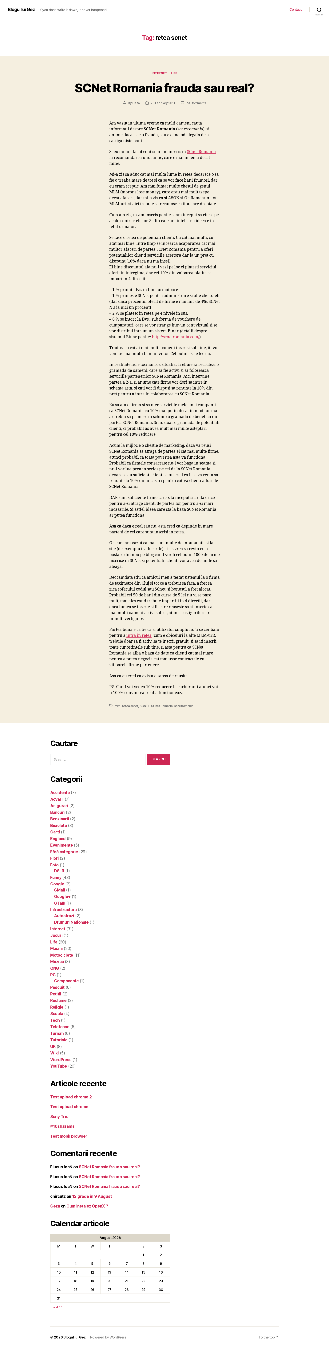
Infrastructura (63, 909)
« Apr (57, 1307)
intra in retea (139, 635)
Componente (66, 980)
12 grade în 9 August (92, 1196)
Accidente (60, 792)
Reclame (58, 1000)
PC (53, 974)
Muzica (57, 961)
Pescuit (57, 987)
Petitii (55, 994)
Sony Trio (59, 1116)
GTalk (59, 903)
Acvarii (57, 799)
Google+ (62, 896)
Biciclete (58, 825)
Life (174, 73)
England (58, 838)
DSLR (59, 870)
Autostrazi (64, 915)
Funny (55, 877)
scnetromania (183, 706)
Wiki (54, 1053)
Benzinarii (59, 818)
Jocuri (56, 935)
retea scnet (130, 706)
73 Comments (196, 103)
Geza (136, 103)
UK (53, 1046)
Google (57, 884)
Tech (55, 1020)
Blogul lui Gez (21, 9)
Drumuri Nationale (71, 922)
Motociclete (61, 955)
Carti (55, 832)
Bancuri (57, 812)
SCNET (145, 706)
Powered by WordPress (108, 1337)
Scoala (56, 1013)
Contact (295, 9)
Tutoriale (59, 1040)
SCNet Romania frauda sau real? (164, 88)
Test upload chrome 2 (71, 1097)
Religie (56, 1007)
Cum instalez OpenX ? (87, 1206)
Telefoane (59, 1026)
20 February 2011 (163, 103)
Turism (57, 1033)
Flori (54, 858)
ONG (54, 968)
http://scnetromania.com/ (175, 337)
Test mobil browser (68, 1136)
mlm (118, 706)
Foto (54, 865)
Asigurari (59, 805)
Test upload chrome (69, 1106)
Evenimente (61, 845)
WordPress (61, 1059)
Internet (159, 73)
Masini (56, 948)
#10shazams (62, 1126)
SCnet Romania (201, 151)
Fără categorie (64, 851)
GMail (59, 890)
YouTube (58, 1066)
